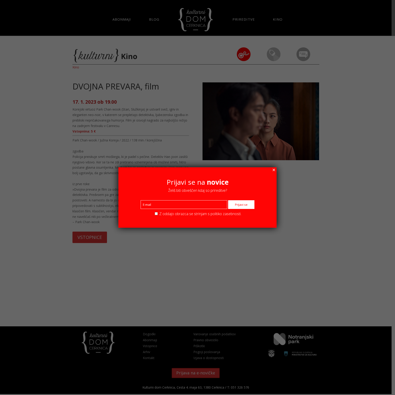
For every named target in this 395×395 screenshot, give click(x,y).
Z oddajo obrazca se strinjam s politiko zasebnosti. (199, 213)
